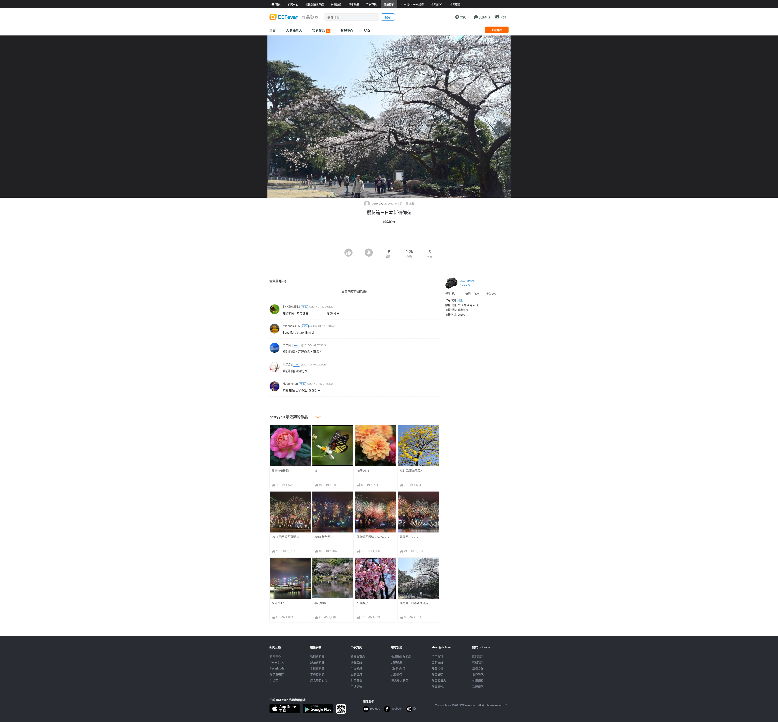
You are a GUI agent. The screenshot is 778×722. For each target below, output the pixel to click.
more (318, 417)
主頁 (272, 30)
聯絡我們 (478, 662)
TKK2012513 (291, 306)
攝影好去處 (401, 656)
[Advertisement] (389, 237)
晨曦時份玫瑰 (280, 470)
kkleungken (290, 383)
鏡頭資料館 (317, 662)
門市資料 (437, 656)
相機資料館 (317, 656)
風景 (460, 300)
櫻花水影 (320, 603)
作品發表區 (277, 674)
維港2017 (278, 603)
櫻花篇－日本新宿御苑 (414, 603)
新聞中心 (275, 656)
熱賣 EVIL (438, 687)
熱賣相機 (437, 668)
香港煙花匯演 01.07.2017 (373, 537)
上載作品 (496, 30)
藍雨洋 (287, 345)
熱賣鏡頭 (437, 674)
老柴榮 (287, 364)
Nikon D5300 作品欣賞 (467, 283)
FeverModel (277, 668)
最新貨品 (437, 662)
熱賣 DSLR (439, 680)
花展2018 (363, 470)
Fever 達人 (277, 662)
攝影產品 (356, 662)
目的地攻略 (398, 668)
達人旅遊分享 (399, 680)
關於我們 (478, 656)
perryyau (377, 203)
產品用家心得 (318, 680)
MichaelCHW (291, 326)
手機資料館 (317, 668)
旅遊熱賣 (397, 662)
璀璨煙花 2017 (409, 537)
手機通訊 (356, 668)
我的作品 (321, 30)
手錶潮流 (356, 687)
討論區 (274, 680)
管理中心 (347, 30)
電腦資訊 (356, 674)
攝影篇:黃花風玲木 (411, 470)
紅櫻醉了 (362, 603)
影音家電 (356, 680)
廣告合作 (478, 668)
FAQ (366, 30)
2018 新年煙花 (323, 537)
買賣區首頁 (358, 656)
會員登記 (478, 674)
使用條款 (478, 680)
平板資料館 (317, 674)
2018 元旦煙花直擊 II (285, 537)
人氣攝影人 (294, 30)
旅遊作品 (397, 674)
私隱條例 (478, 687)
